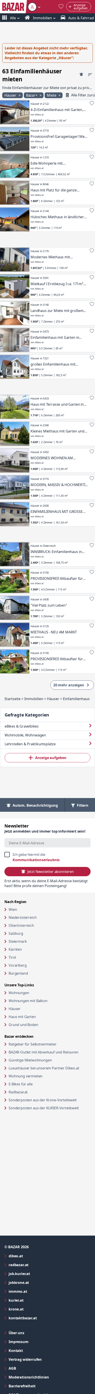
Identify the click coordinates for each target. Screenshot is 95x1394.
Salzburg (16, 933)
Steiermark (18, 941)
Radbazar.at (35, 1091)
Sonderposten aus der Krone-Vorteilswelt (50, 1099)
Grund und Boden (23, 1024)
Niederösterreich (22, 917)
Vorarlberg (18, 965)
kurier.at (34, 1300)
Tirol (12, 957)
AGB (30, 1368)
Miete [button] (52, 95)
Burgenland (18, 973)
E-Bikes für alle (37, 1083)
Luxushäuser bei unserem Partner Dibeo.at (50, 1068)
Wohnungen (19, 992)
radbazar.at (36, 1264)
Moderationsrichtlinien (29, 1377)
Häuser (15, 1008)
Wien (13, 909)
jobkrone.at (37, 1282)
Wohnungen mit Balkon (28, 1000)
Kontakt (16, 1350)
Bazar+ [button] (32, 95)
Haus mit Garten (22, 1016)
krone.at (34, 1309)
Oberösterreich (21, 925)
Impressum (36, 1341)
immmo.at (36, 1291)
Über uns (16, 1332)
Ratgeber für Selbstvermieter (49, 1044)
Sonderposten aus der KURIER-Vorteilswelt (50, 1107)
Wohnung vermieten (42, 1076)
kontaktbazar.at (40, 1317)
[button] (34, 6)
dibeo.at (34, 1255)
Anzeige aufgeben (50, 757)
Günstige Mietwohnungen (47, 1060)
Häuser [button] (10, 95)
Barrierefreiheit (40, 1385)
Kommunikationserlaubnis (36, 859)
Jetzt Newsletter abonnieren (50, 871)
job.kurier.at (37, 1273)
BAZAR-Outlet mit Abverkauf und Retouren (50, 1052)
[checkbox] (47, 857)
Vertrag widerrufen (25, 1359)
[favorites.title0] (61, 7)
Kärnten (15, 949)
